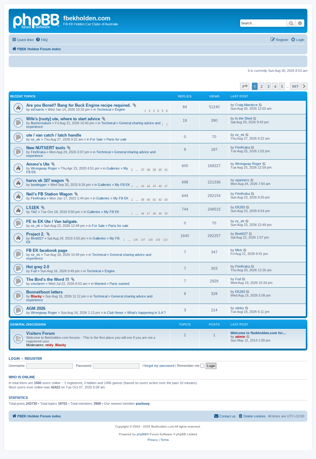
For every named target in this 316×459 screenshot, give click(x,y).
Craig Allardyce (246, 105)
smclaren (38, 283)
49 (160, 213)
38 (148, 169)
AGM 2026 (35, 308)
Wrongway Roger (44, 168)
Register (33, 358)
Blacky (36, 296)
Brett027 (37, 238)
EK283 (240, 207)
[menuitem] (41, 39)
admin (240, 336)
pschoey (143, 403)
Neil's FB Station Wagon (49, 194)
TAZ (34, 212)
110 (165, 239)
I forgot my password (158, 365)
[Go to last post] (261, 105)
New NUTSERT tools (45, 147)
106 (135, 239)
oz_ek (35, 139)
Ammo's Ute (37, 164)
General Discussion (28, 324)
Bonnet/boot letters (44, 292)
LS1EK (32, 207)
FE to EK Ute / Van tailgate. (52, 221)
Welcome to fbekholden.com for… (258, 333)
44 (148, 186)
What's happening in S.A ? (146, 312)
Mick (238, 250)
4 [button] (275, 86)
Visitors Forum (40, 333)
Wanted (100, 283)
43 (142, 186)
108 (150, 239)
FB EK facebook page (46, 250)
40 (160, 169)
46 (160, 186)
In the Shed (243, 118)
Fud (34, 271)
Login (14, 358)
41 (166, 169)
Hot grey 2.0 (37, 266)
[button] (244, 86)
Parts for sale (116, 139)
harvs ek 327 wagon (45, 180)
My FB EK (122, 184)
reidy (49, 345)
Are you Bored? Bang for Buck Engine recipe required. (78, 105)
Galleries (113, 168)
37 (142, 169)
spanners (242, 180)
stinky (239, 308)
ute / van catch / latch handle (53, 135)
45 (154, 186)
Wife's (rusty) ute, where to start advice (63, 119)
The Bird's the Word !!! (47, 279)
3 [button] (268, 86)
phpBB (142, 434)
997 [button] (295, 86)
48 (154, 213)
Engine (120, 109)
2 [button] (261, 86)
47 (166, 186)
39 (154, 169)
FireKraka (38, 152)
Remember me (188, 365)
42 (160, 199)
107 (143, 239)
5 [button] (282, 86)
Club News (115, 312)
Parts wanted (119, 283)
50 (166, 213)
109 (158, 239)
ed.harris (37, 109)
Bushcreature (41, 123)
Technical (104, 109)
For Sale (96, 139)
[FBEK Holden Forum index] (36, 20)
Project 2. (35, 234)
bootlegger (39, 184)
